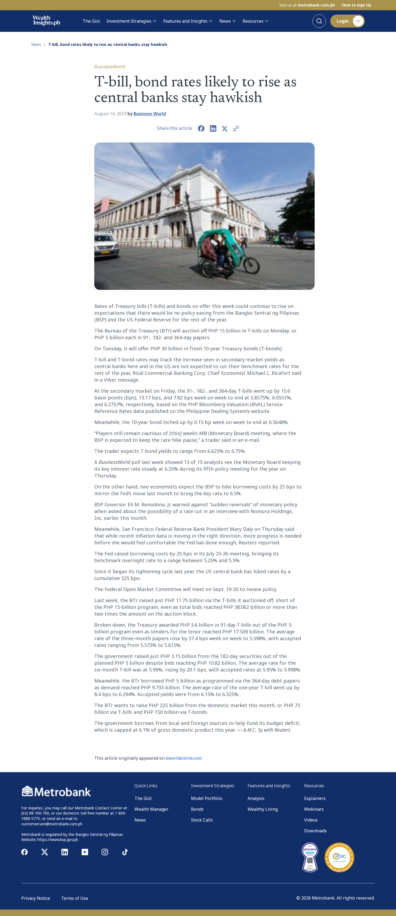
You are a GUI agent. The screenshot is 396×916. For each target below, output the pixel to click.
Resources (253, 21)
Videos (311, 820)
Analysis (256, 798)
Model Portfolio (207, 798)
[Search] (319, 21)
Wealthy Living (263, 809)
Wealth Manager (151, 809)
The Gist (91, 21)
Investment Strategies (128, 21)
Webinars (314, 809)
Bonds (197, 809)
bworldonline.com (184, 758)
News (225, 21)
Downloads (315, 831)
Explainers (315, 798)
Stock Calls (202, 820)
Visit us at (307, 5)
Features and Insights (185, 21)
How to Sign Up (356, 5)
